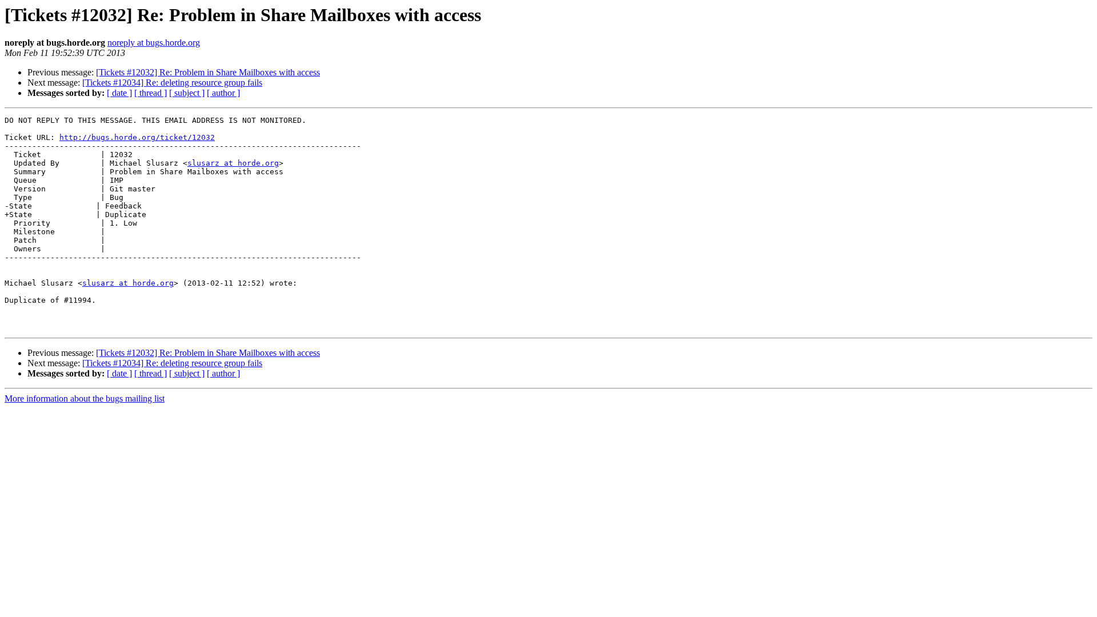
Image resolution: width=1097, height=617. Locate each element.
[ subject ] (187, 93)
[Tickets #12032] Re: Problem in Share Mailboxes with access (208, 72)
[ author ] (223, 93)
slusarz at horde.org (233, 163)
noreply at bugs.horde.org (153, 42)
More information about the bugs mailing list (85, 398)
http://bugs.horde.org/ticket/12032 (137, 137)
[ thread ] (150, 93)
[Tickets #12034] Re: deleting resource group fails (172, 82)
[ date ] (119, 93)
